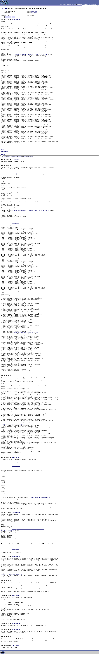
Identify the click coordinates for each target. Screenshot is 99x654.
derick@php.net (15, 223)
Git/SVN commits (20, 156)
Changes (13, 156)
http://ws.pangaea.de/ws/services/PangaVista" (26, 332)
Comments (7, 156)
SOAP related (34, 12)
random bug (94, 4)
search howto (86, 4)
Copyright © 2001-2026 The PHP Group (12, 651)
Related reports (29, 156)
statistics (90, 4)
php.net (61, 4)
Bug (2, 8)
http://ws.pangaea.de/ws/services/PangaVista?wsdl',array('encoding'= (30, 54)
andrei (32, 11)
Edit (13, 16)
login (98, 4)
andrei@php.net (15, 457)
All (2, 156)
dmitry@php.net (15, 645)
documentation (69, 4)
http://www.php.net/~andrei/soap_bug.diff (12, 461)
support (64, 4)
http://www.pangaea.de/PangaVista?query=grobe (40, 497)
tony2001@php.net (16, 159)
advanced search (80, 4)
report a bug (74, 4)
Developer (8, 16)
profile (35, 11)
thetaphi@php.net (16, 19)
